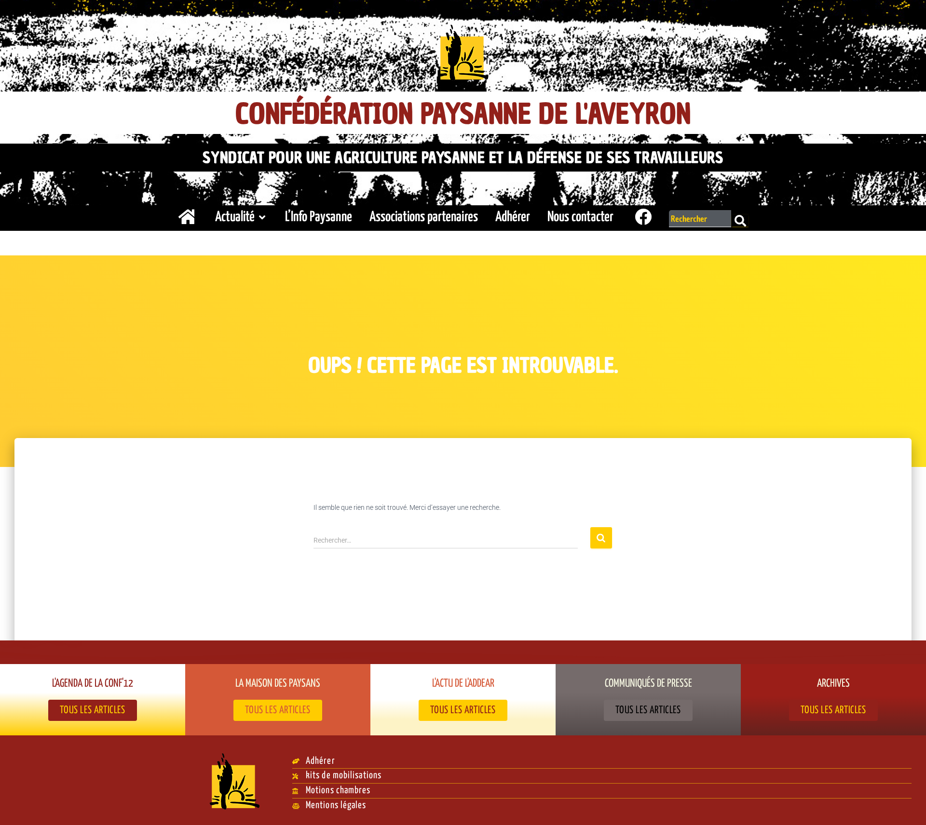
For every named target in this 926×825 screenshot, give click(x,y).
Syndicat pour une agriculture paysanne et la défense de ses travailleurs (463, 157)
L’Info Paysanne (318, 217)
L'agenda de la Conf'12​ (92, 684)
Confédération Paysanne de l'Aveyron (463, 114)
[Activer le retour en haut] (907, 806)
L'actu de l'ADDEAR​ (463, 684)
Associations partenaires (423, 217)
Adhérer (512, 217)
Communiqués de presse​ (648, 684)
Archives (833, 684)
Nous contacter (580, 217)
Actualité (235, 217)
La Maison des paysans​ (277, 684)
